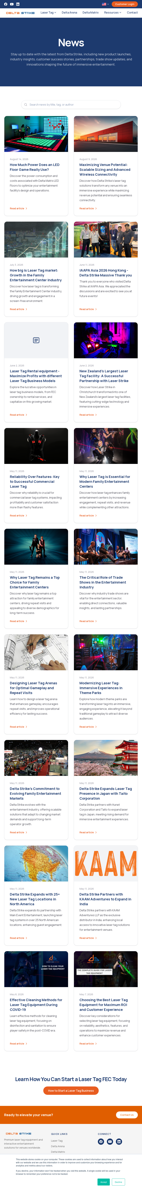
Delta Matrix (91, 12)
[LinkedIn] (17, 4)
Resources (111, 12)
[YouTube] (12, 4)
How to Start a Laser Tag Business (71, 1091)
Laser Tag (47, 12)
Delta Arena (69, 12)
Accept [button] (103, 1181)
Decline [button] (118, 1181)
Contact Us (127, 1114)
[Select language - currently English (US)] (105, 4)
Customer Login (124, 4)
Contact (132, 12)
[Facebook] (5, 4)
